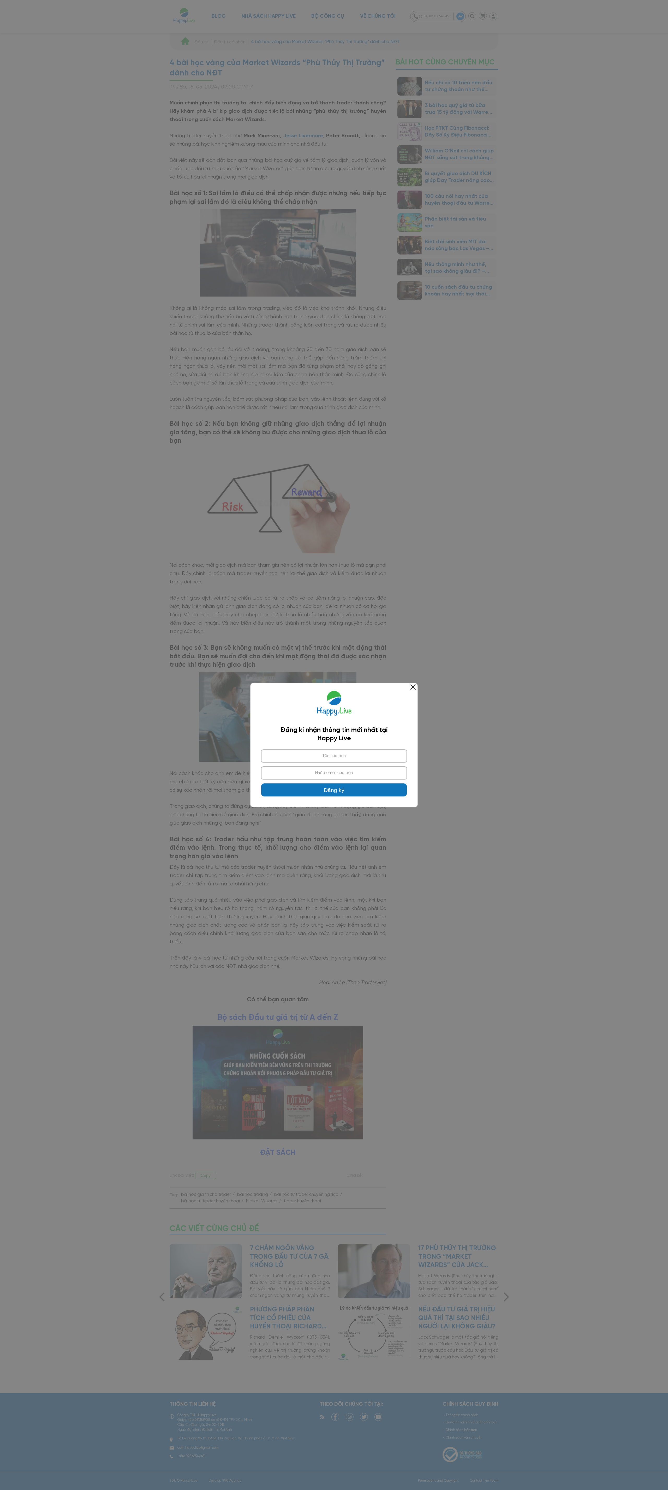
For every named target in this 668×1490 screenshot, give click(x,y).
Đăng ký (334, 790)
